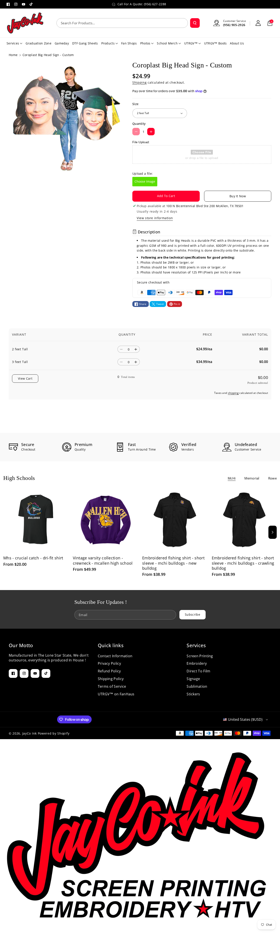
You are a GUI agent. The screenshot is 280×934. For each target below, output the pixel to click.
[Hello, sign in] (258, 23)
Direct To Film (198, 671)
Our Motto (21, 645)
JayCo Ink (29, 733)
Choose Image (145, 181)
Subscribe (192, 615)
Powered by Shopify (54, 733)
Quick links (111, 645)
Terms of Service (112, 686)
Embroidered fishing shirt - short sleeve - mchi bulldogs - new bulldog (173, 563)
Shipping (139, 82)
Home (13, 55)
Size (135, 104)
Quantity (138, 124)
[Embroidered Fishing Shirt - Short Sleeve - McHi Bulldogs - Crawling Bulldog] (244, 520)
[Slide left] (7, 532)
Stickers (193, 694)
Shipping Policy (111, 678)
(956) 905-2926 (234, 25)
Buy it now (237, 196)
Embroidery (197, 663)
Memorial (251, 478)
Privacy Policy (109, 663)
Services (196, 645)
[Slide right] (272, 532)
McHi (232, 478)
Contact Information (115, 656)
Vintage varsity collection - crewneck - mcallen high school (103, 560)
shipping (233, 393)
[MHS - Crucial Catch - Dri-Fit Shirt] (35, 520)
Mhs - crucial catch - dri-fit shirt (33, 557)
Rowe (272, 478)
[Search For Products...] (195, 23)
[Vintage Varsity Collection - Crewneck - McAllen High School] (105, 520)
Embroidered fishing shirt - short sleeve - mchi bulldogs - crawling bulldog (243, 563)
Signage (193, 678)
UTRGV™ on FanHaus (116, 694)
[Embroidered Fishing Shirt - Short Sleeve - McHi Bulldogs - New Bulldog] (174, 520)
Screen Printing (200, 656)
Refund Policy (109, 671)
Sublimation (197, 686)
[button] (270, 23)
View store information (155, 218)
